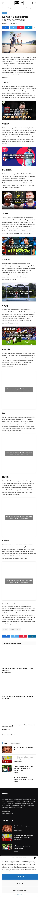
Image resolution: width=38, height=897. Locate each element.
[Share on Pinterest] (20, 27)
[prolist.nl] (19, 3)
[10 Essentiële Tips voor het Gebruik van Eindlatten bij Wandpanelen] (19, 713)
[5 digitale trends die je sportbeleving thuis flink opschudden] (19, 685)
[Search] (35, 3)
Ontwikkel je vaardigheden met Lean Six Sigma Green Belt (24, 758)
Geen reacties (13, 23)
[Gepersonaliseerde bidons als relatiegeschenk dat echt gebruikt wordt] (7, 768)
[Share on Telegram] (28, 27)
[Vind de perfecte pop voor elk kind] (7, 749)
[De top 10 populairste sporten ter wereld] (19, 42)
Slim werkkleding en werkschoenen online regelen (23, 778)
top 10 (18, 629)
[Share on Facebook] (5, 27)
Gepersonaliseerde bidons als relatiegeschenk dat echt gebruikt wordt (23, 768)
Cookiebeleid (18, 894)
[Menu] (3, 2)
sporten (12, 629)
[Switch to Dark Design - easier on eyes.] (32, 3)
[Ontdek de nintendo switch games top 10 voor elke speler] (19, 656)
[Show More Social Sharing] (34, 27)
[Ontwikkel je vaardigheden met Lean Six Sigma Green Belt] (7, 759)
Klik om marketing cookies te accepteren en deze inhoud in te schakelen (19, 110)
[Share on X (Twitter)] (13, 27)
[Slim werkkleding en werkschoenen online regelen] (7, 779)
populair (5, 629)
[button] (35, 858)
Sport (4, 12)
